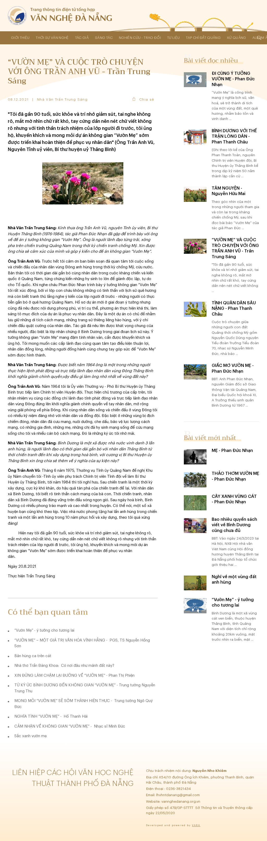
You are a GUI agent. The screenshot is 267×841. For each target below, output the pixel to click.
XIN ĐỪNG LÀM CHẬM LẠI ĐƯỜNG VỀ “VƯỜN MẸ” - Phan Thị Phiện (74, 675)
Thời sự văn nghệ (52, 37)
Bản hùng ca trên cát (32, 656)
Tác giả (82, 37)
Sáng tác (104, 37)
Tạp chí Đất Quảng (203, 37)
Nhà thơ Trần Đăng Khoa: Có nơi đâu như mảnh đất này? (64, 666)
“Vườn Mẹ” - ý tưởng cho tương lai (44, 630)
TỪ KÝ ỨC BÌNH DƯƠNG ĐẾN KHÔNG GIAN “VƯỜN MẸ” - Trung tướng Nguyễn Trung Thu (84, 688)
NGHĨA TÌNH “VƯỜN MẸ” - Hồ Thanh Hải (51, 716)
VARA (196, 825)
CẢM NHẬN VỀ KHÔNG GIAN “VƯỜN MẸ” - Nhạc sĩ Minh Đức (69, 726)
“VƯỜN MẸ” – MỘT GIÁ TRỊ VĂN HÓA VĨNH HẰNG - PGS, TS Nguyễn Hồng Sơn (82, 643)
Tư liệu (173, 37)
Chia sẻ (146, 99)
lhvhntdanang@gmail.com (178, 795)
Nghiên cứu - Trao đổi (140, 37)
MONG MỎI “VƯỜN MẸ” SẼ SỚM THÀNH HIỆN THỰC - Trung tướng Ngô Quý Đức (83, 704)
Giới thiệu (20, 37)
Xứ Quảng (236, 37)
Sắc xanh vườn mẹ (30, 736)
